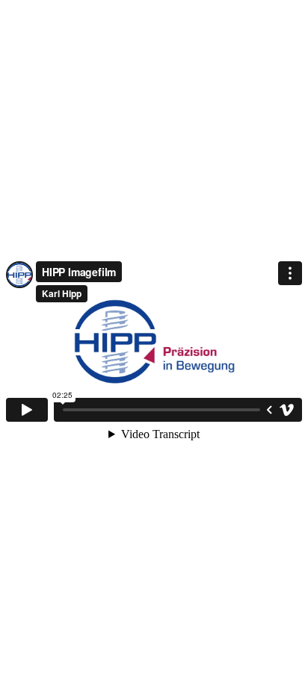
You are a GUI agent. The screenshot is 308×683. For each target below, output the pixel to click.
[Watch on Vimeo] (287, 410)
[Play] (27, 410)
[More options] (290, 273)
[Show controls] (269, 410)
